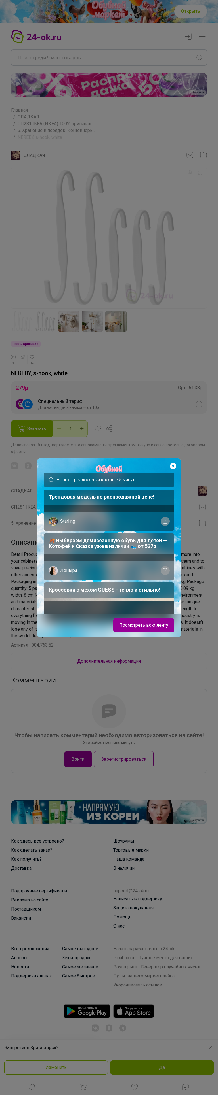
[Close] (173, 466)
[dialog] (109, 547)
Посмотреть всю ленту (143, 625)
